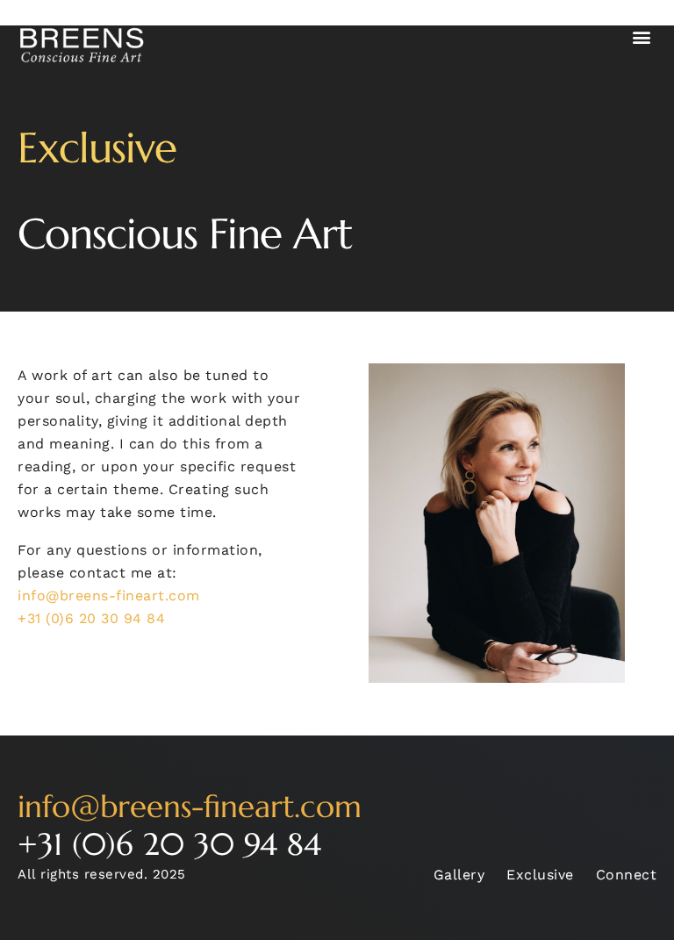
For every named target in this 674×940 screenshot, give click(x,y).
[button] (642, 36)
